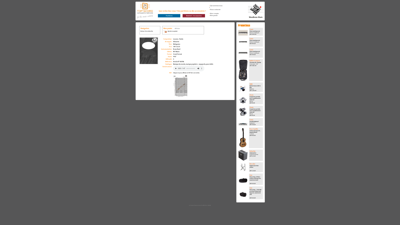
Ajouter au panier (172, 31)
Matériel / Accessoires (194, 16)
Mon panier (214, 15)
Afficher (177, 28)
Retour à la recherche (146, 31)
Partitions (169, 16)
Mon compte (214, 13)
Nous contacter (215, 9)
